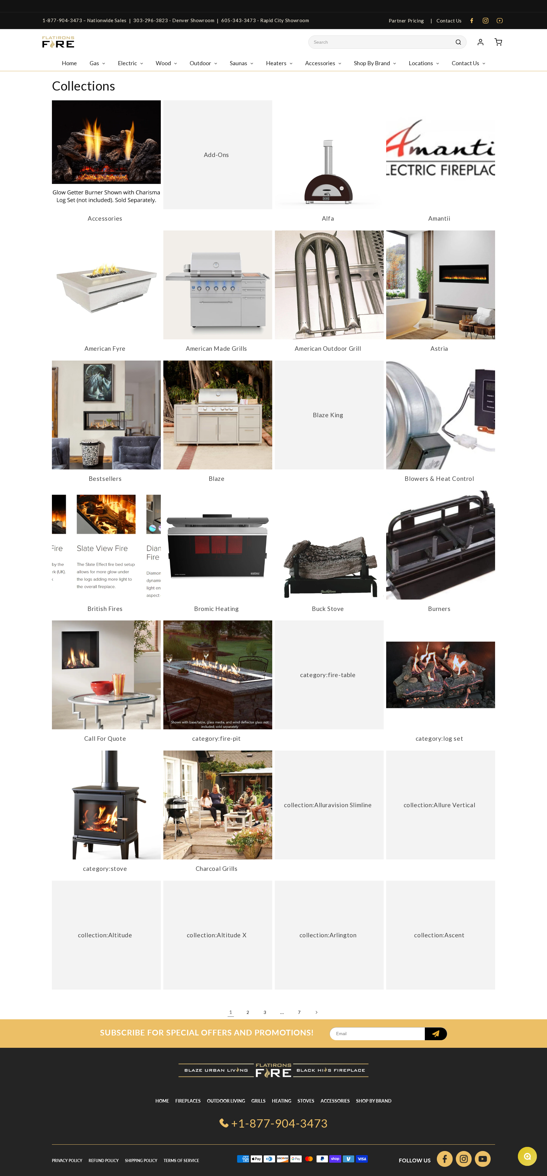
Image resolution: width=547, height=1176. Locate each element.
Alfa (328, 218)
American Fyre (105, 348)
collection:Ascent (439, 934)
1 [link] (230, 1012)
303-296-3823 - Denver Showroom (173, 20)
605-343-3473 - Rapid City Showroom (265, 20)
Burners (439, 608)
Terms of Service (181, 1160)
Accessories (105, 218)
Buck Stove (328, 608)
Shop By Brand (374, 1101)
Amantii (439, 218)
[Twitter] (483, 1160)
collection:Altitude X (217, 934)
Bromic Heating (216, 608)
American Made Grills (216, 348)
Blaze (217, 478)
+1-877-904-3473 (279, 1123)
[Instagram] (486, 21)
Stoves (306, 1101)
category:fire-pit (216, 738)
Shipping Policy (141, 1160)
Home (162, 1101)
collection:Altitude (105, 934)
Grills (258, 1101)
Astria (439, 348)
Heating (281, 1101)
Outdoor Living (226, 1101)
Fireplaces (188, 1101)
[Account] (480, 42)
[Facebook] (472, 21)
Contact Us (448, 20)
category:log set (439, 738)
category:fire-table (327, 674)
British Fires (105, 608)
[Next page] (316, 1012)
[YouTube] (499, 21)
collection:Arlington (328, 934)
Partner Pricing (406, 20)
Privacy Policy (67, 1160)
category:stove (105, 868)
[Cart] (498, 42)
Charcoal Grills (217, 868)
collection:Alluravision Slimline (328, 804)
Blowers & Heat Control (439, 478)
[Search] (458, 42)
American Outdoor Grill (328, 348)
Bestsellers (105, 478)
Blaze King (328, 414)
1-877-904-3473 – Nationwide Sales (84, 20)
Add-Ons (216, 154)
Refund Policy (104, 1160)
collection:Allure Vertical (439, 804)
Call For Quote (105, 738)
